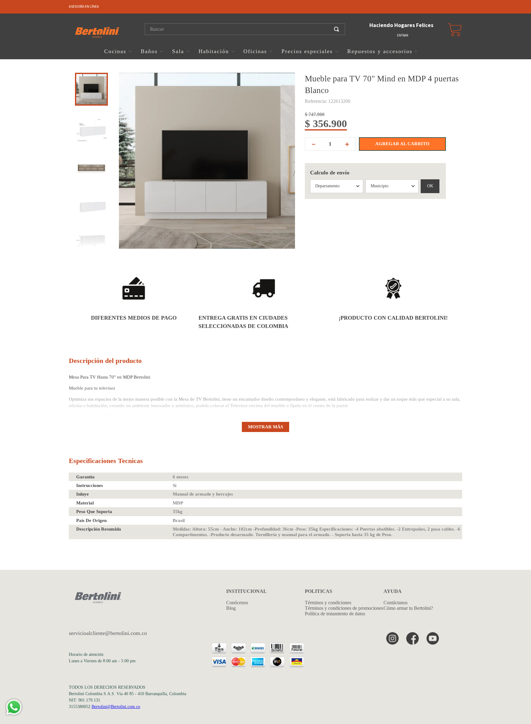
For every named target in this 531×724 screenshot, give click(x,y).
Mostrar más (265, 426)
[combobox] (247, 29)
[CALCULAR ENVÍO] (430, 186)
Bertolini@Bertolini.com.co (116, 706)
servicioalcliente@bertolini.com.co (108, 633)
